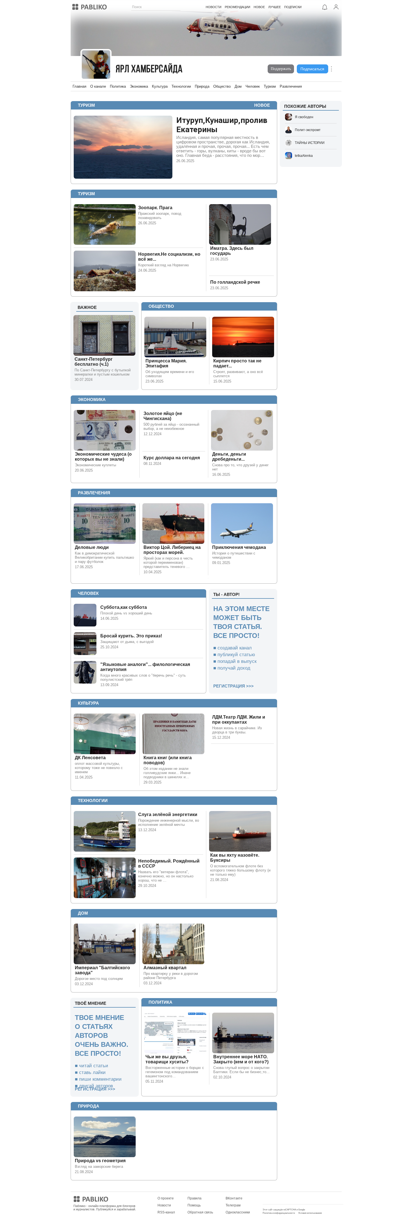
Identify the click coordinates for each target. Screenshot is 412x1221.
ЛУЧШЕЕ (274, 7)
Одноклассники (238, 1212)
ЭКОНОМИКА (92, 399)
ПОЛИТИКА (160, 1002)
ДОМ (83, 913)
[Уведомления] (324, 7)
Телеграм (233, 1205)
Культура (160, 86)
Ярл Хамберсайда (149, 69)
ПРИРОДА (88, 1106)
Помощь (194, 1205)
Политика (118, 86)
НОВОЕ (259, 7)
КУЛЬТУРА (88, 703)
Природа (202, 86)
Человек (253, 86)
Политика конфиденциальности (279, 1213)
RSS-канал (166, 1212)
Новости (164, 1205)
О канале (98, 86)
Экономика (139, 86)
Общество (222, 86)
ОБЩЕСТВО (161, 306)
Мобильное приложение (282, 1198)
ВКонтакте (234, 1198)
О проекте (166, 1198)
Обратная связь (200, 1212)
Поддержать (281, 69)
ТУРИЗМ (86, 105)
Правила (195, 1198)
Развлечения (291, 86)
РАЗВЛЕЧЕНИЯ (94, 492)
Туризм (270, 86)
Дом (238, 86)
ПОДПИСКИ (293, 7)
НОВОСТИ (213, 7)
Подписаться (312, 69)
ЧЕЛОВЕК (88, 593)
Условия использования (310, 1213)
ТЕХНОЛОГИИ (93, 800)
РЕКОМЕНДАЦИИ (237, 7)
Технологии (181, 86)
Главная (79, 86)
